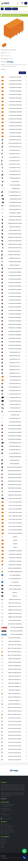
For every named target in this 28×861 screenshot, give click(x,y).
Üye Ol (15, 8)
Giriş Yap (9, 8)
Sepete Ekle (22, 72)
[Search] (17, 3)
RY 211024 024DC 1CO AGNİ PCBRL (11, 15)
